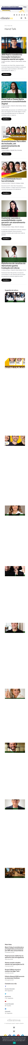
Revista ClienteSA (10, 989)
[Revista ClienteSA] (5, 986)
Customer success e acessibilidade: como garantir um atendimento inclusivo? (13, 221)
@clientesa (8, 996)
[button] (21, 18)
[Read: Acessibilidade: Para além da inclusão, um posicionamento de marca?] (14, 133)
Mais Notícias (19, 61)
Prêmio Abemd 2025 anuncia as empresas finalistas (14, 977)
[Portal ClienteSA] (5, 1001)
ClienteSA (7, 1011)
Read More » (6, 74)
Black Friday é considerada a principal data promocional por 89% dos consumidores (14, 948)
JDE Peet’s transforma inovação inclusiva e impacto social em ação (12, 56)
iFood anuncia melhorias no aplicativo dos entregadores (14, 956)
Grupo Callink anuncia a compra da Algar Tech (13, 970)
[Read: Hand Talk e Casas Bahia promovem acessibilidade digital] (14, 89)
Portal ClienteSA (9, 1004)
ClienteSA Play (13, 150)
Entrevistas (19, 150)
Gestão (22, 183)
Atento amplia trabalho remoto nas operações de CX (14, 963)
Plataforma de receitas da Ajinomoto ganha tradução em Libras (13, 265)
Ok (14, 1042)
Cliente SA (13, 61)
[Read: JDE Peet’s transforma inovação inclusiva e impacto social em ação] (14, 45)
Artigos (12, 226)
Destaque (18, 183)
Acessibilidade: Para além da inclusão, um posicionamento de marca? (13, 144)
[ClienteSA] (5, 1009)
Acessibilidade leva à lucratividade (11, 180)
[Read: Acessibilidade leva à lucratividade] (14, 169)
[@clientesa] (5, 994)
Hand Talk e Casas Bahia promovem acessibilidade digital (13, 101)
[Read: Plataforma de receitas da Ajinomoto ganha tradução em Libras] (14, 254)
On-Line (7, 107)
